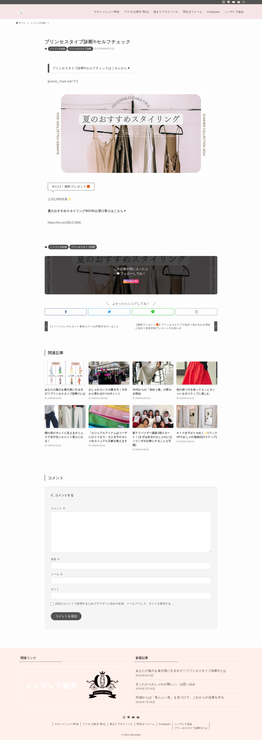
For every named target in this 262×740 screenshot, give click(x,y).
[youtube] (233, 2)
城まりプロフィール (121, 724)
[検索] (243, 2)
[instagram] (223, 2)
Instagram (165, 724)
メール (57, 574)
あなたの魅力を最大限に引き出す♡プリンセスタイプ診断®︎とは (181, 673)
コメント (58, 508)
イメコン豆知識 (57, 49)
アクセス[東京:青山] (93, 724)
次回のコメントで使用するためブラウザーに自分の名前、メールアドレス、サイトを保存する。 (114, 603)
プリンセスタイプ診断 (80, 49)
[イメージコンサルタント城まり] (20, 11)
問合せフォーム (146, 724)
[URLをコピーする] (196, 311)
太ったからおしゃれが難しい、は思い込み (165, 686)
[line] (228, 2)
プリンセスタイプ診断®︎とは (191, 728)
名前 (55, 559)
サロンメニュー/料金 (67, 724)
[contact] (238, 2)
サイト (55, 589)
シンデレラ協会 (183, 724)
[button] (66, 311)
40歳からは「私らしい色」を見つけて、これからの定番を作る (180, 699)
